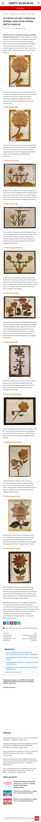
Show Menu (20, 8)
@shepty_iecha (20, 28)
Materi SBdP (33, 628)
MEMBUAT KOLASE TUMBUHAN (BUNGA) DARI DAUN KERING (29, 638)
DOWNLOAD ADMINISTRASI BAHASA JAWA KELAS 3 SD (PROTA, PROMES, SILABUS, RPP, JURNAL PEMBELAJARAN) (24, 784)
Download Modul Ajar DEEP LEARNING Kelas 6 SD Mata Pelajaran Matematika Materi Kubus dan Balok (19, 770)
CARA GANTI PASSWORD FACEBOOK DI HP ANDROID (9, 638)
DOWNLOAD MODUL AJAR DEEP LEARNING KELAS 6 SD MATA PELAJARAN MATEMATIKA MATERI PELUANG (20, 745)
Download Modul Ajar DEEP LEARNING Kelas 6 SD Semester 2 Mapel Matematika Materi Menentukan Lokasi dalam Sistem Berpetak (20, 761)
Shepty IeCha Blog (21, 3)
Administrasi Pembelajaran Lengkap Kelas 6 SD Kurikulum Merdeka (25, 800)
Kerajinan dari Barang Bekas (18, 628)
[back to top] (37, 818)
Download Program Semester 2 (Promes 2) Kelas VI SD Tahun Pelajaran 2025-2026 (20, 752)
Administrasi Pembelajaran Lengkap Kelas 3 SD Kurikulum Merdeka (25, 792)
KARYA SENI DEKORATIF (14, 672)
